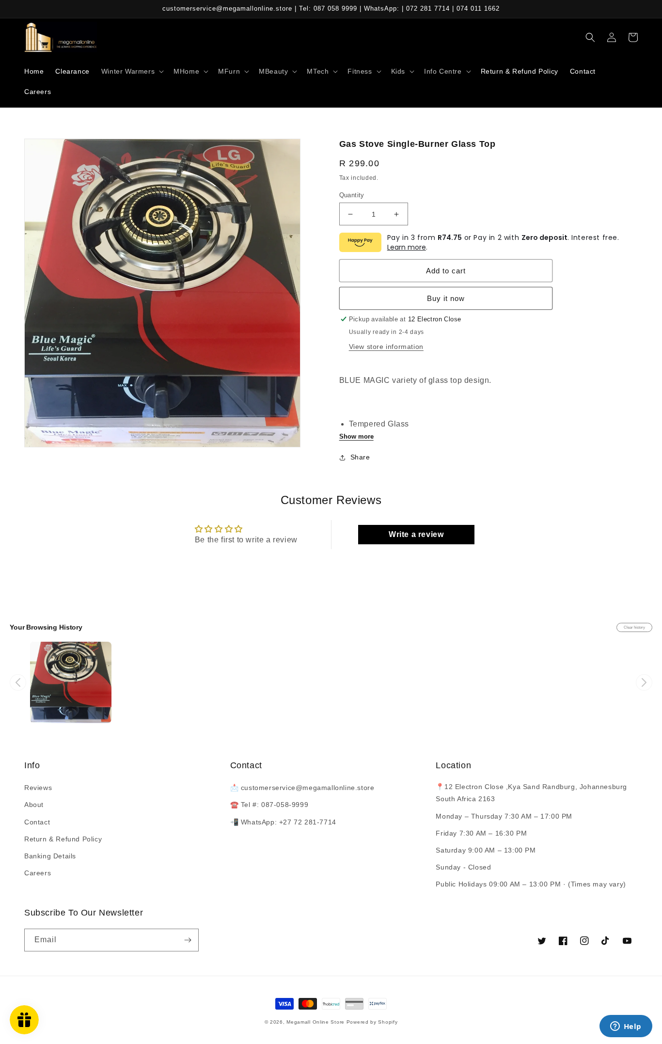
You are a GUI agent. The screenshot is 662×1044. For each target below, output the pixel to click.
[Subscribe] (187, 940)
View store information (386, 346)
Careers (37, 873)
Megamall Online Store (316, 1022)
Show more (356, 436)
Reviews (38, 787)
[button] (131, 71)
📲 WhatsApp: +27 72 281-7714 (283, 822)
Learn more (406, 247)
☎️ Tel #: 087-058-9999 (269, 804)
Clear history (634, 627)
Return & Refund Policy (63, 839)
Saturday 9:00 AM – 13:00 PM (486, 850)
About (34, 804)
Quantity (351, 195)
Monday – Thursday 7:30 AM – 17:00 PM (504, 816)
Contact (37, 822)
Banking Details (50, 856)
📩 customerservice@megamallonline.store (302, 787)
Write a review (416, 534)
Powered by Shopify (372, 1022)
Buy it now (446, 298)
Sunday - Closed (463, 867)
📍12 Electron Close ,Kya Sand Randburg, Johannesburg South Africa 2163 (531, 793)
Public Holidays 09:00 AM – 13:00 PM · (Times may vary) (531, 884)
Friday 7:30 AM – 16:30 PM (481, 833)
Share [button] (360, 457)
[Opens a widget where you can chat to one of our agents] (625, 1027)
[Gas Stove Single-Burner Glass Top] (70, 682)
